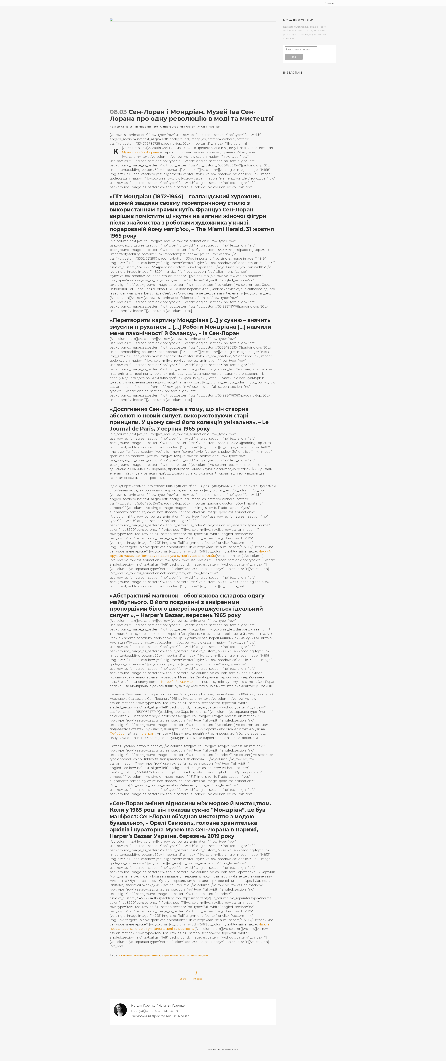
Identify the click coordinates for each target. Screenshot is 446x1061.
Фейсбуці (117, 733)
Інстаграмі (147, 733)
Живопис (145, 127)
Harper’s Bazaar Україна (180, 682)
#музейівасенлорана (175, 955)
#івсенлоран (141, 955)
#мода (155, 955)
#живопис (125, 955)
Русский (329, 3)
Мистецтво (171, 127)
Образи (185, 127)
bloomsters (230, 1049)
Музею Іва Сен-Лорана (140, 152)
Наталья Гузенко (208, 127)
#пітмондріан (199, 955)
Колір (157, 127)
